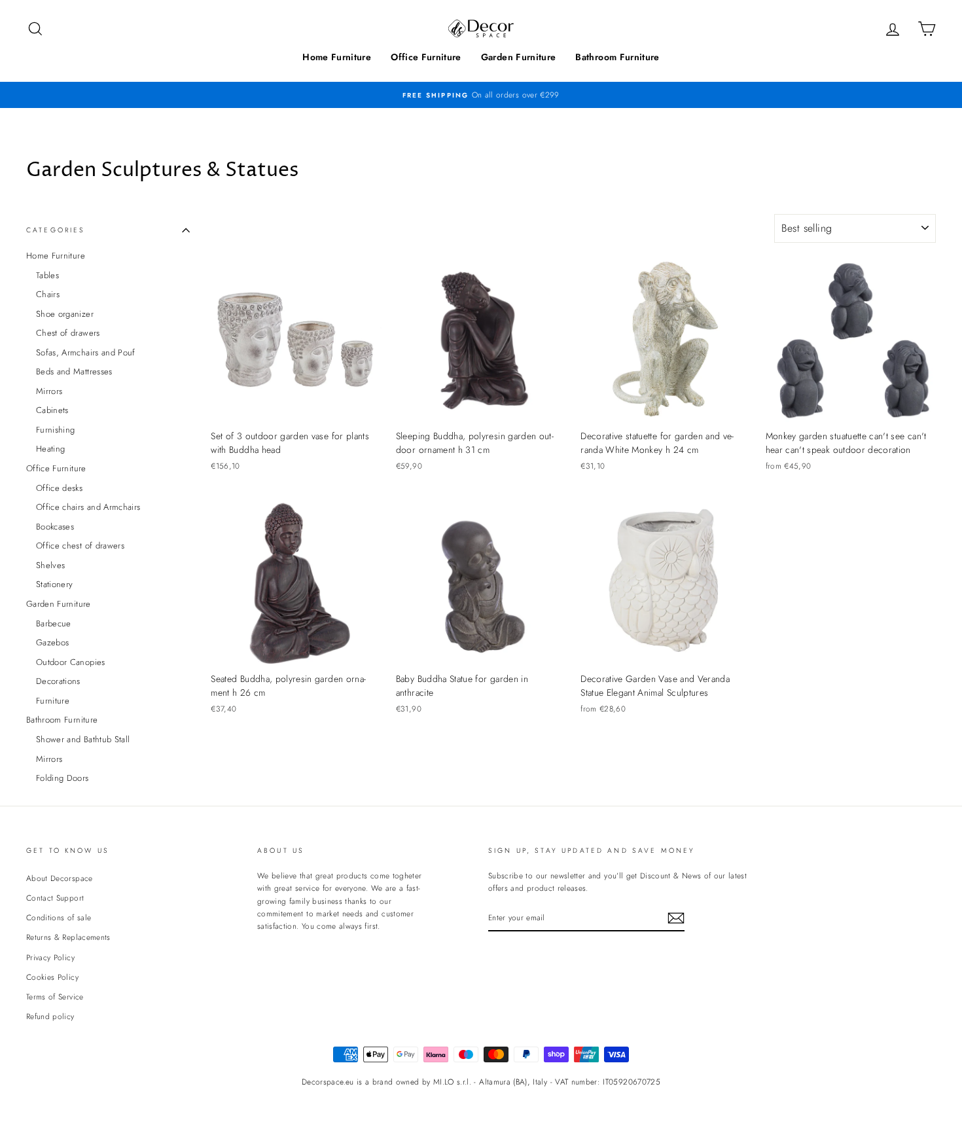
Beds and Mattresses (74, 371)
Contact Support (55, 897)
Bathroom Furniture (617, 56)
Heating (50, 448)
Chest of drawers (68, 333)
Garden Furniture (518, 56)
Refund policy (50, 1016)
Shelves (50, 565)
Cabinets (52, 410)
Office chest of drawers (80, 545)
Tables (47, 275)
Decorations (58, 681)
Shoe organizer (65, 314)
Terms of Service (55, 996)
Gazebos (52, 642)
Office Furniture (426, 56)
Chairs (48, 294)
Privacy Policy (50, 957)
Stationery (54, 584)
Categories (56, 230)
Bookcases (55, 526)
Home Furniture (336, 56)
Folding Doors (62, 778)
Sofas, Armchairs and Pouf (85, 352)
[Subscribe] (676, 918)
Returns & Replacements (68, 937)
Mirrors (49, 391)
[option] (481, 94)
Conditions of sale (58, 917)
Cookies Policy (52, 976)
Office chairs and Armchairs (88, 507)
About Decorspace (59, 878)
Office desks (59, 488)
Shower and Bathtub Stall (83, 739)
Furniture (52, 700)
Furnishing (55, 429)
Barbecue (53, 623)
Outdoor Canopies (70, 662)
